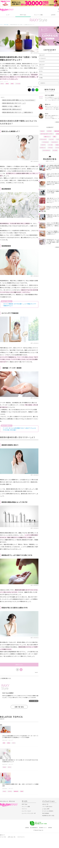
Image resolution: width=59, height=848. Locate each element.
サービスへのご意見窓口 (47, 811)
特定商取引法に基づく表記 (48, 815)
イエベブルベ (54, 142)
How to (2, 83)
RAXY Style (23, 14)
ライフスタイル (46, 150)
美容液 (12, 83)
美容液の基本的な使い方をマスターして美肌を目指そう (17, 112)
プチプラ (43, 144)
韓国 (4, 742)
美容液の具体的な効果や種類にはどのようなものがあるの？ (18, 100)
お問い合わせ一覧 (11, 837)
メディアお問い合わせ (47, 806)
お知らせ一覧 (45, 804)
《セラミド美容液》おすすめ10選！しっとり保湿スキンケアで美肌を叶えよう (19, 305)
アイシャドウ (43, 139)
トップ (7, 14)
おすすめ (9, 791)
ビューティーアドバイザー (28, 813)
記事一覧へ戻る (19, 707)
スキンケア (6, 81)
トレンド (51, 139)
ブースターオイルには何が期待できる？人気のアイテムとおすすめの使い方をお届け (19, 429)
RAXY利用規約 (45, 813)
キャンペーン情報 (38, 14)
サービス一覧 (3, 837)
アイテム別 (18, 83)
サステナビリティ (21, 837)
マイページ (24, 808)
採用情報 (50, 827)
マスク (13, 742)
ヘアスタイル (45, 142)
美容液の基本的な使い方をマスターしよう (14, 103)
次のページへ (19, 665)
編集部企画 (16, 791)
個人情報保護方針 (34, 827)
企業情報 (27, 827)
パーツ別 (50, 144)
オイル (9, 767)
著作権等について (43, 827)
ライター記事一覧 (33, 701)
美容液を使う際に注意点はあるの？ (12, 109)
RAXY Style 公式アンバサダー (47, 133)
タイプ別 (55, 150)
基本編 (7, 83)
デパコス (50, 147)
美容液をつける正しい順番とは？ (11, 106)
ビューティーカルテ (26, 811)
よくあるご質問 (45, 808)
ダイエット (42, 147)
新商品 (8, 742)
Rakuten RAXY (7, 10)
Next (36, 672)
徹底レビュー (47, 136)
